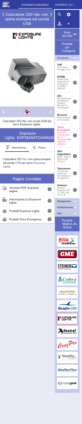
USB (18, 162)
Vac (24, 159)
